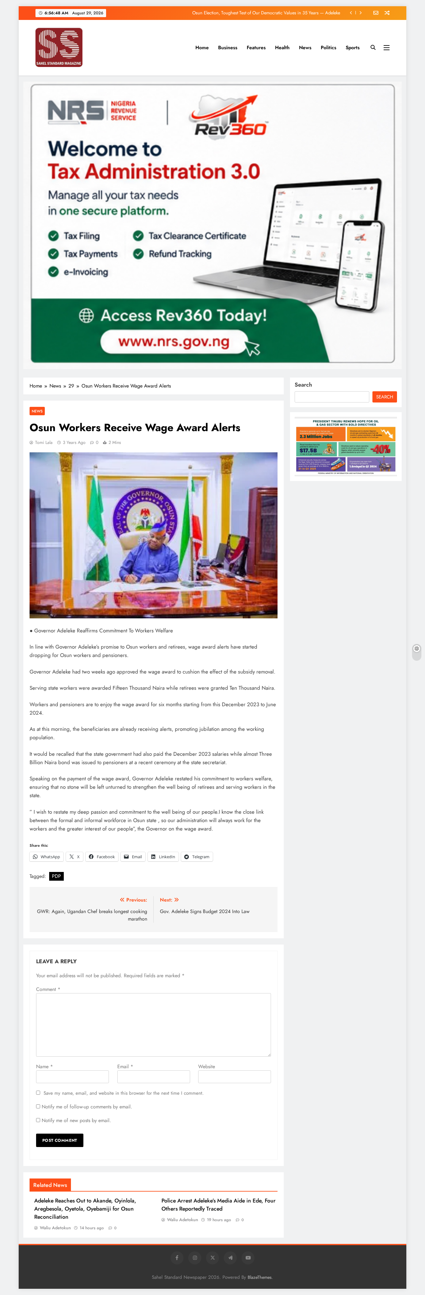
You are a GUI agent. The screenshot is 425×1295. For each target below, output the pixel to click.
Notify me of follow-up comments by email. (87, 1106)
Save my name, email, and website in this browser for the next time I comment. (124, 1093)
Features (256, 47)
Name (44, 1066)
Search (303, 385)
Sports (353, 47)
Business (227, 47)
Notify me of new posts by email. (76, 1120)
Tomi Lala (44, 442)
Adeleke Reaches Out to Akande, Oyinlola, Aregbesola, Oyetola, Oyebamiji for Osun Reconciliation (85, 1209)
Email (125, 1066)
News (305, 47)
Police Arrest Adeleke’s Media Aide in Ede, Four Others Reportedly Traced (218, 1205)
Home (202, 47)
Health (282, 47)
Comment (48, 989)
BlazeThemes (260, 1277)
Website (206, 1066)
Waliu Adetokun (55, 1228)
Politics (328, 47)
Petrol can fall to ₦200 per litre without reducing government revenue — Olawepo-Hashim (255, 17)
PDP (56, 876)
